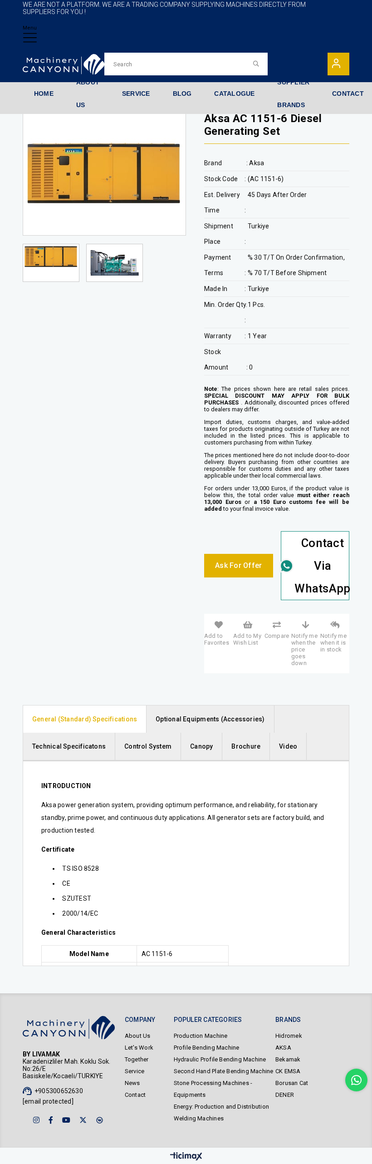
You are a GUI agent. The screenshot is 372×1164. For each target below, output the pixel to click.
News (132, 1083)
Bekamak (287, 1059)
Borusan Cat (291, 1083)
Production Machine (201, 1035)
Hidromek (288, 1035)
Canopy (201, 746)
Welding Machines (199, 1118)
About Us (138, 1035)
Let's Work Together (139, 1053)
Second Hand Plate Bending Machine (224, 1071)
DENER (284, 1094)
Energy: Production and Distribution (221, 1106)
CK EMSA (287, 1071)
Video (288, 746)
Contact (135, 1094)
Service (134, 1071)
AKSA (283, 1047)
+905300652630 (58, 1091)
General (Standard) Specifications (84, 719)
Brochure (245, 746)
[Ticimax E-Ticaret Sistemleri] (186, 1157)
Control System (147, 746)
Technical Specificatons (69, 746)
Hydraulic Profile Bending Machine (220, 1059)
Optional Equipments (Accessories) (210, 719)
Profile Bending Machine (207, 1047)
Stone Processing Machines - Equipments (213, 1089)
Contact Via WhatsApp (321, 565)
